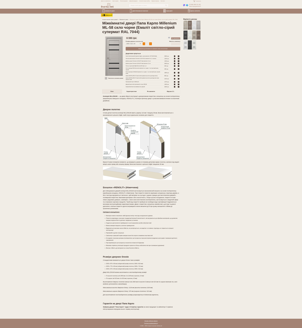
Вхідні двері (169, 11)
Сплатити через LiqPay (144, 1)
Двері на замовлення (105, 1)
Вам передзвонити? (195, 6)
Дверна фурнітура (195, 11)
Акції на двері (115, 1)
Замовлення (198, 1)
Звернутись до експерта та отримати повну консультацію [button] (153, 48)
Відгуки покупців (155, 1)
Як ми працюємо (124, 1)
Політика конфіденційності (151, 323)
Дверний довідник (133, 1)
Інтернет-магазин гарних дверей (110, 19)
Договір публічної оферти (151, 321)
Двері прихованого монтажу (140, 11)
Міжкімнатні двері (110, 11)
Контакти (163, 1)
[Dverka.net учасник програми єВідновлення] (107, 16)
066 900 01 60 (195, 4)
